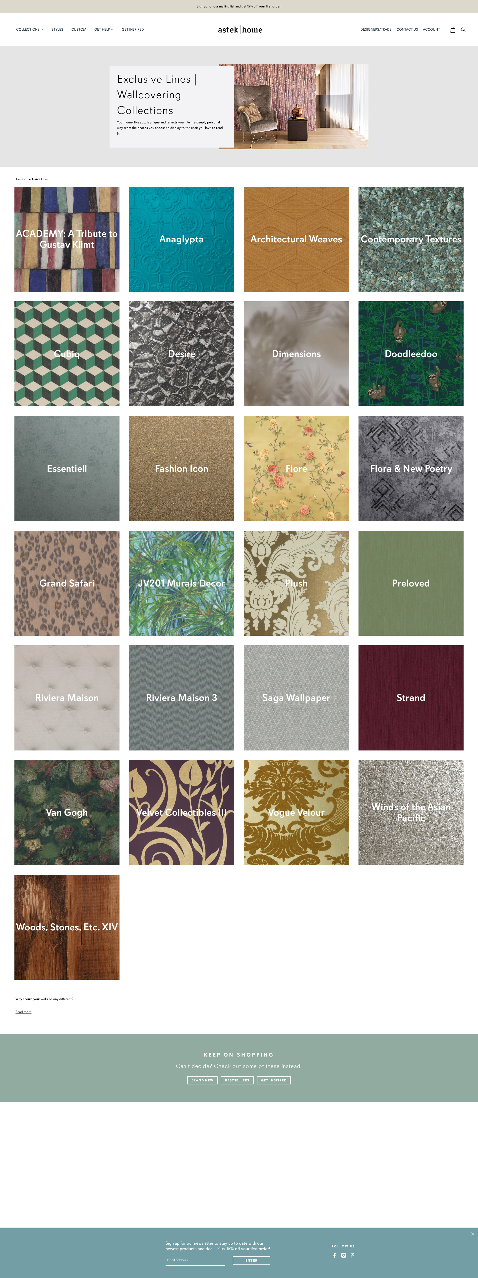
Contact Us (407, 29)
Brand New (202, 1080)
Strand (411, 698)
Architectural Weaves (296, 239)
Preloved (411, 583)
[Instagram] (344, 1255)
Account (431, 29)
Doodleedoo (411, 354)
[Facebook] (335, 1255)
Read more (23, 1012)
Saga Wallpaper (296, 698)
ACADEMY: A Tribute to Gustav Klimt (67, 239)
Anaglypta (181, 239)
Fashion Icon (181, 468)
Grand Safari (67, 583)
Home (18, 179)
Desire (181, 354)
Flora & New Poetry (411, 468)
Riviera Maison (67, 698)
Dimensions (296, 354)
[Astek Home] (240, 29)
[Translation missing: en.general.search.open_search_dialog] (463, 29)
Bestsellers (237, 1080)
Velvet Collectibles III (181, 812)
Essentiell (67, 468)
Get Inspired (274, 1080)
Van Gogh (67, 812)
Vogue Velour (296, 812)
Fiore (296, 468)
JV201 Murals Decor (181, 583)
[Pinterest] (353, 1255)
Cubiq (67, 354)
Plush (296, 583)
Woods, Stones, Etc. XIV (67, 927)
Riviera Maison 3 (181, 698)
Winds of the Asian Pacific (411, 812)
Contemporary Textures (411, 239)
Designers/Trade (376, 29)
